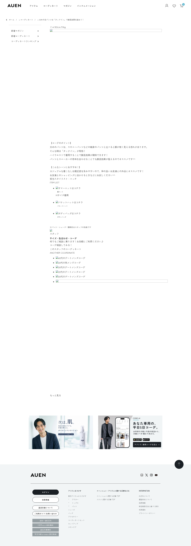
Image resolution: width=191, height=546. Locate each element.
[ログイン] (167, 6)
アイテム (34, 5)
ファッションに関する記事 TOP (108, 496)
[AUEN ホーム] (14, 6)
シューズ (71, 510)
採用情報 (142, 503)
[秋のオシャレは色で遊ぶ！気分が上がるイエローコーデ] (119, 258)
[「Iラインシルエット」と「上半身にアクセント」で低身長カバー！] (119, 262)
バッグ (70, 513)
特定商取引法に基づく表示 (149, 506)
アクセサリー (73, 516)
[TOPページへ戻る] (179, 464)
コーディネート (50, 5)
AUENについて (144, 496)
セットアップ (73, 523)
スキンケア (72, 527)
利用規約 (142, 510)
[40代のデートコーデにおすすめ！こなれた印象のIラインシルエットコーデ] (119, 276)
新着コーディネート (20, 36)
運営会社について (145, 499)
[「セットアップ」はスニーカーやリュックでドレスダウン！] (119, 267)
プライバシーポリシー (147, 513)
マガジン (67, 5)
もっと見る (55, 395)
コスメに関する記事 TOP (106, 499)
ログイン (45, 492)
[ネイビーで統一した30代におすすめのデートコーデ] (119, 271)
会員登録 (45, 500)
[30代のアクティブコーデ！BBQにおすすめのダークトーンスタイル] (119, 336)
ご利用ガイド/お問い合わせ (45, 513)
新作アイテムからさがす (77, 496)
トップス (75, 503)
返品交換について (45, 507)
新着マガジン (17, 31)
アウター (75, 499)
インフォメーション (86, 5)
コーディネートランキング (23, 41)
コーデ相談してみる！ (61, 245)
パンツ (74, 506)
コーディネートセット (76, 520)
